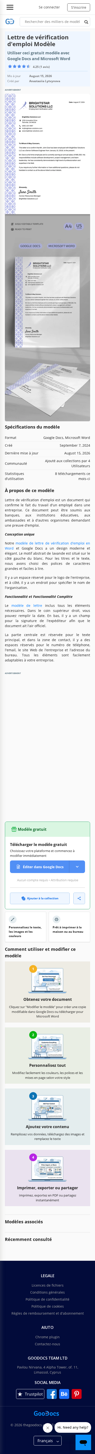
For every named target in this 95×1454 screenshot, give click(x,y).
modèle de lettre (26, 605)
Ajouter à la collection (42, 898)
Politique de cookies (47, 1306)
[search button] (86, 22)
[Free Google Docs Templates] (10, 21)
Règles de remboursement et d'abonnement (47, 1313)
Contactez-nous (47, 1344)
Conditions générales (47, 1292)
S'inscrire (78, 7)
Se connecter (49, 7)
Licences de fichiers (48, 1285)
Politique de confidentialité (47, 1299)
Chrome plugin (47, 1337)
